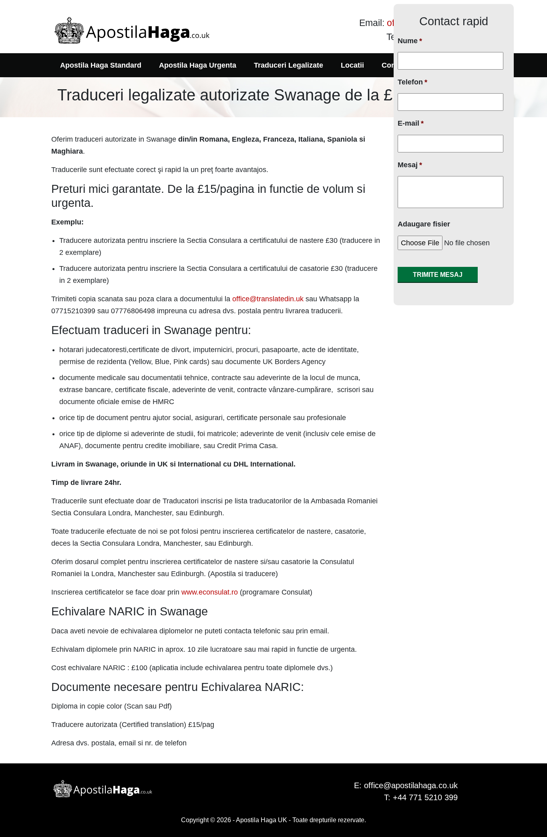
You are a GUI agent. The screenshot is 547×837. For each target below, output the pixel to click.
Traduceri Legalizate (288, 65)
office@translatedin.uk (268, 299)
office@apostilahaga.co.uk (411, 785)
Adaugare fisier (424, 224)
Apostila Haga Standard (100, 65)
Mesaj (410, 165)
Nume (410, 41)
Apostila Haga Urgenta (197, 65)
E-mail (411, 123)
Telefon (412, 82)
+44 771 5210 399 (425, 797)
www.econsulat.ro (209, 592)
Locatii (352, 65)
